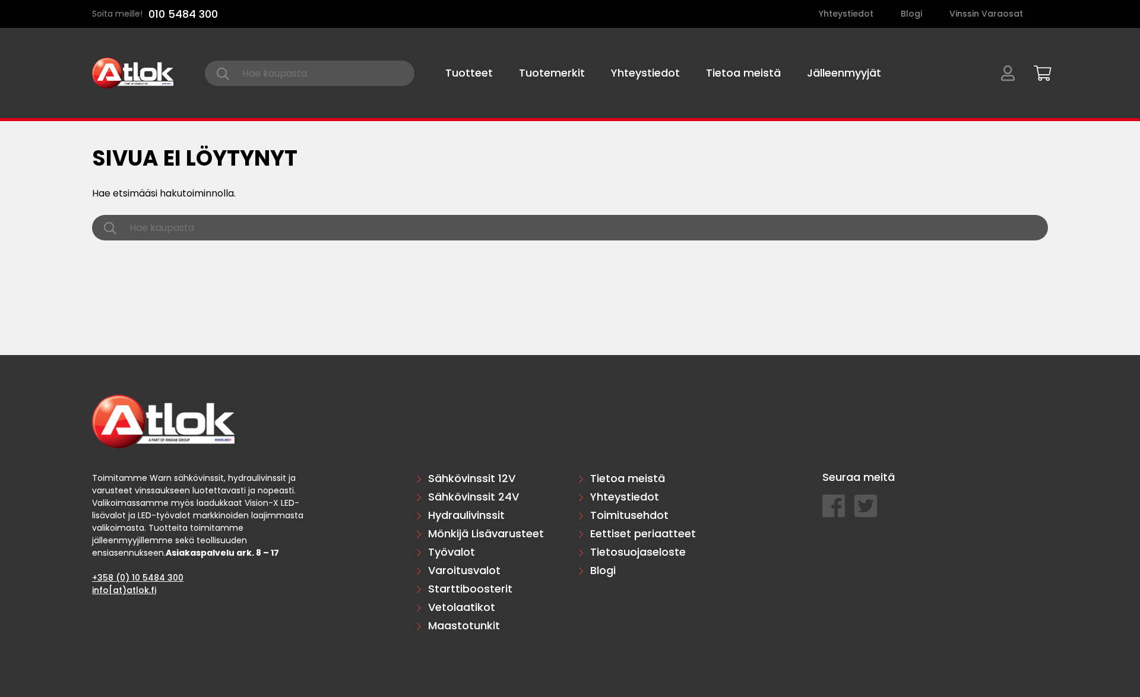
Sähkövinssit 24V (473, 496)
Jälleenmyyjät (844, 72)
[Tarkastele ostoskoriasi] (1038, 71)
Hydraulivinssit (466, 515)
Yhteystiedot (846, 14)
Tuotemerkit (552, 72)
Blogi (911, 14)
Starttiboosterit (470, 588)
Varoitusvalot (464, 570)
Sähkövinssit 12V (471, 478)
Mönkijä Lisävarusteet (486, 533)
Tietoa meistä (743, 72)
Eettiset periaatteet (643, 533)
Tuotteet (469, 72)
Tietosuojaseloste (638, 551)
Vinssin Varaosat (986, 14)
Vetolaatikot (461, 607)
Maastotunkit (464, 625)
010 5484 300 (183, 14)
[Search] (223, 73)
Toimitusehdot (629, 515)
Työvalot (451, 551)
